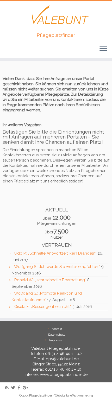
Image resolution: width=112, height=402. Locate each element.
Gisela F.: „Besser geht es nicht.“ (42, 306)
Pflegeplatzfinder (40, 395)
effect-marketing (81, 395)
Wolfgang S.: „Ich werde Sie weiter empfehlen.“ (57, 266)
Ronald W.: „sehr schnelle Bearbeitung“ (50, 280)
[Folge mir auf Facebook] (20, 387)
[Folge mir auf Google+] (27, 387)
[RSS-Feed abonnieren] (8, 387)
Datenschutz (56, 334)
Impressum (57, 340)
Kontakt (57, 329)
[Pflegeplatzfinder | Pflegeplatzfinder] (56, 17)
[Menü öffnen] (103, 49)
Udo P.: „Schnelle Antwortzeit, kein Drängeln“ (55, 253)
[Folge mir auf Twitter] (14, 387)
